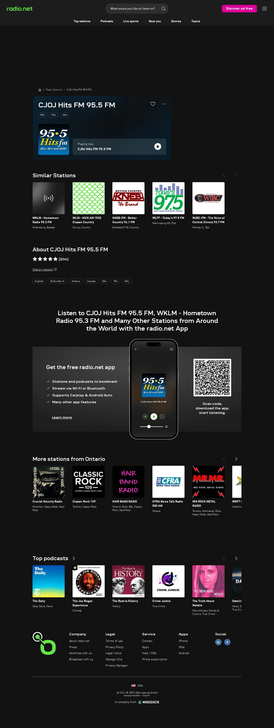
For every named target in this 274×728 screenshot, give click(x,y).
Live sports (130, 21)
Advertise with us (80, 653)
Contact (147, 641)
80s (42, 115)
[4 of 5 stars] (50, 259)
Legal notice (114, 653)
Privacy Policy (115, 647)
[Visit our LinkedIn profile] (218, 642)
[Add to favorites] (152, 103)
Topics (195, 21)
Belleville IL (57, 281)
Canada (91, 281)
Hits (65, 115)
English (39, 281)
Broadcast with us (81, 659)
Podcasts (107, 21)
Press (73, 647)
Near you (155, 21)
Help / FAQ (149, 653)
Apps (145, 647)
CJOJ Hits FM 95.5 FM (94, 149)
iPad (182, 647)
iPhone (183, 641)
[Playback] (157, 146)
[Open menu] (264, 8)
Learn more (62, 417)
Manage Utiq (114, 659)
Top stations (82, 21)
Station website (43, 269)
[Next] (236, 173)
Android (184, 653)
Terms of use (114, 641)
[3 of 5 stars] (45, 259)
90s (54, 115)
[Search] (163, 8)
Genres (176, 21)
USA (139, 685)
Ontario (76, 281)
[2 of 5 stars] (40, 259)
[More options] (163, 104)
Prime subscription (154, 659)
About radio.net (79, 641)
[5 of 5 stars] (55, 259)
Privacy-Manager (117, 665)
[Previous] (224, 173)
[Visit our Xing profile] (227, 642)
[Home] (40, 89)
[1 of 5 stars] (34, 259)
